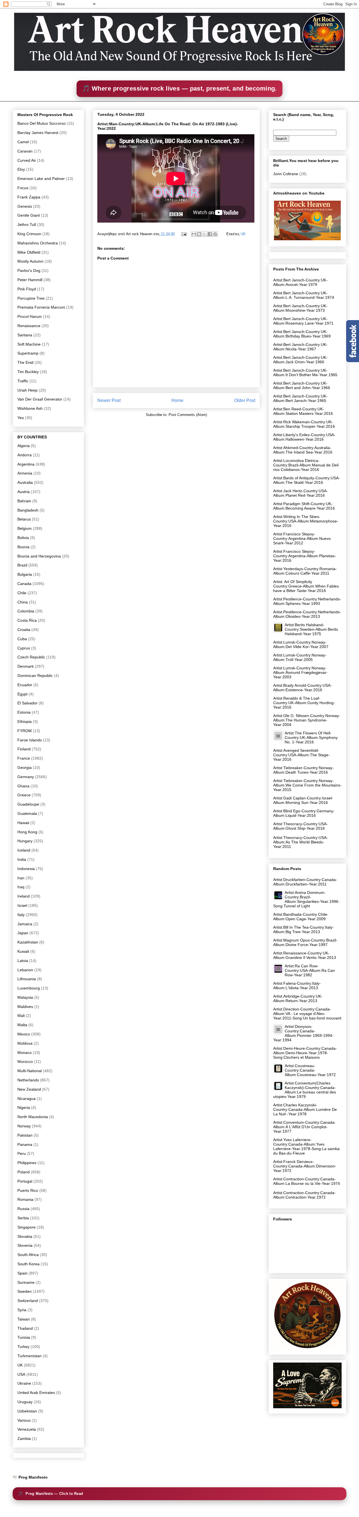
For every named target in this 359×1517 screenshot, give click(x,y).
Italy (21, 914)
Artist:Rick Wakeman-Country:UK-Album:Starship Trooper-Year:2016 (304, 424)
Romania (25, 1199)
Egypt (22, 694)
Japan (22, 933)
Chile (21, 593)
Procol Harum (29, 316)
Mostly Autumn (30, 261)
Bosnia (23, 547)
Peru (21, 1153)
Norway (24, 1126)
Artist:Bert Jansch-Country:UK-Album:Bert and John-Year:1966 (301, 385)
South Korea (28, 1264)
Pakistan (25, 1135)
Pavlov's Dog (28, 270)
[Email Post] (184, 234)
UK (243, 234)
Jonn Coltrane (285, 174)
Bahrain (24, 501)
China (22, 602)
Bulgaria (24, 574)
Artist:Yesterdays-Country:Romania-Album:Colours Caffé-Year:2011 (305, 570)
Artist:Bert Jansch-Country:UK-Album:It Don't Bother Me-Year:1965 (305, 372)
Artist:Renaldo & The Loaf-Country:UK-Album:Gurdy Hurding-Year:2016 (304, 702)
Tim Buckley (28, 371)
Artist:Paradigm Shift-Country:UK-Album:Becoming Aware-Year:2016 (304, 505)
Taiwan (23, 1319)
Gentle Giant (28, 215)
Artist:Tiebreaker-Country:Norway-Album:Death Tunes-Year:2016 (303, 770)
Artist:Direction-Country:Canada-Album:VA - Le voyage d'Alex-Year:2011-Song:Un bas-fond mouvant (307, 1013)
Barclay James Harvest (37, 132)
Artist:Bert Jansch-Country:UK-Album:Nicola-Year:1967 (300, 346)
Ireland (23, 896)
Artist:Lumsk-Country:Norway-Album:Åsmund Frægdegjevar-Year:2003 (300, 672)
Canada (24, 583)
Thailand (25, 1328)
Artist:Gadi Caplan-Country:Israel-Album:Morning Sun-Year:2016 (303, 800)
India (21, 859)
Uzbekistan (27, 1411)
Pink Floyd (26, 289)
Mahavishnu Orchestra (37, 243)
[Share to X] (204, 234)
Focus (22, 188)
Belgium (24, 528)
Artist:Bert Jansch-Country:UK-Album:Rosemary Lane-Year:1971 (303, 320)
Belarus (24, 519)
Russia (23, 1208)
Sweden (24, 1291)
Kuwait (23, 951)
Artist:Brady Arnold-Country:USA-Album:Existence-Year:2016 (302, 687)
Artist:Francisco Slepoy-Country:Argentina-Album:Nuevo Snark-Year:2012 (302, 538)
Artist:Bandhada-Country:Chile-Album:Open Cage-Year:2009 (300, 916)
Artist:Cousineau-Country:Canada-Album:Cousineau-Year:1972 (310, 1070)
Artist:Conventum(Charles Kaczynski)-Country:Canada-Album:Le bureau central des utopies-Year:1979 (304, 1090)
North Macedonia (32, 1116)
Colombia (25, 611)
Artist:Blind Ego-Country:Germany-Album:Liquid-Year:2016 (304, 813)
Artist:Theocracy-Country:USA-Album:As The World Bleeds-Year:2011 (300, 842)
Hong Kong (27, 832)
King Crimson (29, 234)
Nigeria (23, 1107)
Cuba (22, 639)
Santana (24, 335)
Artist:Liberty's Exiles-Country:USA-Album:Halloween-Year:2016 (304, 437)
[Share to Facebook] (210, 234)
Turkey (23, 1346)
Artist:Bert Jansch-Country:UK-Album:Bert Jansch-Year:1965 (300, 398)
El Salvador (27, 703)
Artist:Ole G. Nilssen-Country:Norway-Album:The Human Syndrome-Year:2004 (306, 720)
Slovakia (24, 1236)
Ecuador (24, 685)
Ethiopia (24, 721)
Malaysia (25, 997)
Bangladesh (27, 510)
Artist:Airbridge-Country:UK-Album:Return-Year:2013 (298, 998)
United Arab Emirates (36, 1392)
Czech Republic (31, 657)
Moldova (25, 1043)
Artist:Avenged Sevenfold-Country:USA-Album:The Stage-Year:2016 (301, 755)
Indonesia (26, 868)
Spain (22, 1273)
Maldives (25, 1006)
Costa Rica (27, 620)
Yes (20, 417)
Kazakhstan (27, 942)
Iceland (23, 850)
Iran (20, 878)
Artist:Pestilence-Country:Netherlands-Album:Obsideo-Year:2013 (307, 614)
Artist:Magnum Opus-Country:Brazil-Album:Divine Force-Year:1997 (305, 942)
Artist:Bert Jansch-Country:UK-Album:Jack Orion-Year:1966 (300, 359)
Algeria (23, 445)
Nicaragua (26, 1098)
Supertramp (27, 353)
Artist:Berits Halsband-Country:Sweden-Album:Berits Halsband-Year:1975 (311, 629)
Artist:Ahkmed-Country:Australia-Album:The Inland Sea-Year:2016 (302, 449)
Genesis (24, 206)
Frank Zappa (28, 197)
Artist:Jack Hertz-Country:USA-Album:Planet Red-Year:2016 (300, 493)
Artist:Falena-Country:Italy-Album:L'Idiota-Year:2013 (297, 985)
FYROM (24, 731)
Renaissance (28, 325)
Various (24, 1420)
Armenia (24, 473)
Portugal (24, 1181)
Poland (23, 1172)
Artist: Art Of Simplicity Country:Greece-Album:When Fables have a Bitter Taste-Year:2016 (306, 586)
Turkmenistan (29, 1356)
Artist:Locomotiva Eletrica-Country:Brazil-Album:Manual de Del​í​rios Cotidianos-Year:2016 (306, 465)
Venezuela (26, 1429)
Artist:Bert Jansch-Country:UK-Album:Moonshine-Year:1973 (300, 308)
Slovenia (25, 1245)
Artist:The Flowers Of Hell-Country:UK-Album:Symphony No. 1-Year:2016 (311, 737)
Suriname (25, 1282)
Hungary (25, 841)
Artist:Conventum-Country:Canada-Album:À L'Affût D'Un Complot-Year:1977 (304, 1127)
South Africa (28, 1254)
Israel (22, 905)
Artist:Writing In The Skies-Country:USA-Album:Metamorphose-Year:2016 (305, 521)
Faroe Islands (29, 740)
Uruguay (25, 1402)
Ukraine (24, 1383)
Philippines (26, 1162)
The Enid (25, 362)
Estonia (24, 712)
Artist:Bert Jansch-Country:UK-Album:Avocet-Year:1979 (300, 282)
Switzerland (27, 1300)
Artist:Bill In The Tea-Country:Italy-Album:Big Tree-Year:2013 (303, 929)
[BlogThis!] (199, 234)
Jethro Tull (26, 224)
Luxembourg (28, 988)
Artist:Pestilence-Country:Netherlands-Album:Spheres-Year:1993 (307, 601)
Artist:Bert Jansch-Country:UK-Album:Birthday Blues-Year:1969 (302, 333)
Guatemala (27, 813)
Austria (23, 491)
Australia (25, 482)
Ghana (23, 786)
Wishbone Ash (30, 408)
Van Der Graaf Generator (39, 399)
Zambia (24, 1438)
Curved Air (26, 160)
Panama (24, 1144)
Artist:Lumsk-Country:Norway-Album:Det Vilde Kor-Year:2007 (300, 644)
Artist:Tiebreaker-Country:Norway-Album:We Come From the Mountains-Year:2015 (307, 785)
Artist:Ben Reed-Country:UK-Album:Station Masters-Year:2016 (303, 411)
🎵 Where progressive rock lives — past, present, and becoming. (179, 88)
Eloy (21, 169)
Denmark (25, 666)
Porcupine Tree (31, 298)
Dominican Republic (35, 675)
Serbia (23, 1218)
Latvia (22, 960)
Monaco (24, 1052)
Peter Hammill (29, 280)
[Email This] (194, 234)
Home (177, 400)
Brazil (22, 565)
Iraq (20, 887)
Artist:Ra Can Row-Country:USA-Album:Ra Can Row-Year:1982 (310, 970)
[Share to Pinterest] (215, 234)
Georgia (24, 767)
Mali (21, 1015)
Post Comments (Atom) (188, 415)
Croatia (23, 629)
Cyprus (23, 648)
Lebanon (25, 970)
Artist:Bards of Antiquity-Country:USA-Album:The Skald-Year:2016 (306, 480)
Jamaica (24, 924)
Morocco (25, 1061)
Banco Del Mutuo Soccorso (41, 123)
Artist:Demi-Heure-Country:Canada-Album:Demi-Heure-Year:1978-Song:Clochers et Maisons (305, 1053)
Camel (23, 142)
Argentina (25, 464)
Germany (25, 776)
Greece (24, 795)
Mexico (23, 1034)
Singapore (26, 1227)
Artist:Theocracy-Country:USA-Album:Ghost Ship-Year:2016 (300, 826)
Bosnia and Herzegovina (39, 556)
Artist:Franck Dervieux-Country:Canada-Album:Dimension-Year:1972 (304, 1166)
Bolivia (23, 537)
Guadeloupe (28, 804)
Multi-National (29, 1071)
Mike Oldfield (28, 252)
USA (21, 1374)
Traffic (22, 381)
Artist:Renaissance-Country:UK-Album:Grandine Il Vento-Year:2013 (304, 955)
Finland (24, 749)
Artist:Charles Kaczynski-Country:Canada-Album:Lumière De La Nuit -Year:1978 (305, 1109)
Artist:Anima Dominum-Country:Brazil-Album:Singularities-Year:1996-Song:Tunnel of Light (306, 899)
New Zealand (29, 1089)
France (23, 758)
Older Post (244, 400)
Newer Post (109, 400)
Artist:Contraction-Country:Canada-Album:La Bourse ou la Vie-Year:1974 (306, 1181)
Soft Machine (29, 344)
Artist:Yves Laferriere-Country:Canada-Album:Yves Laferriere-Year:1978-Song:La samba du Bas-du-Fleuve (306, 1146)
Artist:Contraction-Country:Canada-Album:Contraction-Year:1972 (304, 1194)
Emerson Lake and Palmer (41, 178)
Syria (21, 1310)
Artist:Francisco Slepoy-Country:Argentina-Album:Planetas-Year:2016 (304, 556)
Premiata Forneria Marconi (41, 307)
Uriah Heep (27, 390)
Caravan (25, 151)
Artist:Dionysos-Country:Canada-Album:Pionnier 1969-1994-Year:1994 (303, 1033)
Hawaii (23, 822)
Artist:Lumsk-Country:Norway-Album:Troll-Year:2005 (299, 657)
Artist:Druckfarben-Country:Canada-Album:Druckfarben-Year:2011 (305, 881)
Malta (22, 1025)
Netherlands (28, 1080)
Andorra (24, 455)
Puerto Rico (27, 1190)
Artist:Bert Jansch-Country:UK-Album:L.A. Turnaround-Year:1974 (303, 295)
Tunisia (23, 1337)
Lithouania (26, 979)
